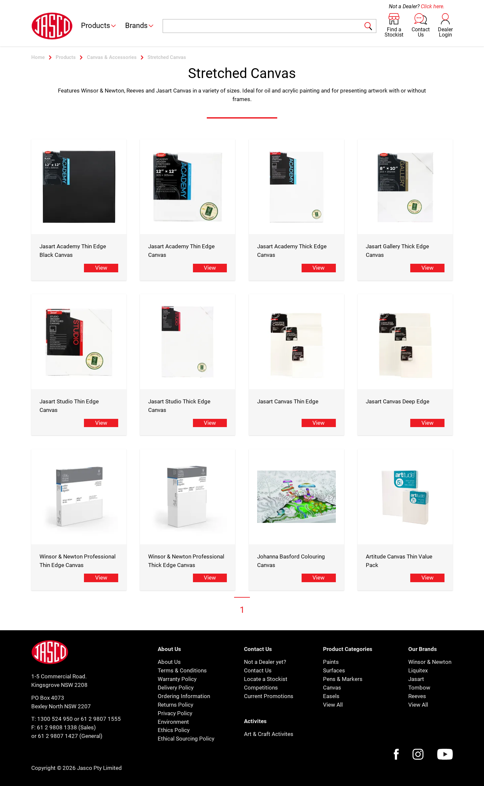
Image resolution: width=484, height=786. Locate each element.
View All (333, 704)
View (101, 267)
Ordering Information (184, 696)
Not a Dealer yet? (265, 662)
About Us (169, 662)
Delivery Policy (176, 687)
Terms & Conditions (182, 670)
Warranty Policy (177, 679)
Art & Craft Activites (268, 734)
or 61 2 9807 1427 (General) (66, 736)
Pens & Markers (343, 679)
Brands (136, 25)
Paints (331, 662)
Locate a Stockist (265, 679)
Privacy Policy (175, 713)
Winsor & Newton (429, 662)
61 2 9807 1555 (101, 719)
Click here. (432, 6)
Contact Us (258, 670)
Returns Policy (175, 704)
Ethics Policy (174, 730)
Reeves (417, 696)
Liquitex (418, 670)
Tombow (419, 687)
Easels (331, 696)
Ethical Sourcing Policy (186, 738)
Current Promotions (268, 696)
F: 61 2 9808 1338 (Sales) (63, 727)
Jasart (416, 679)
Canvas (332, 687)
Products (95, 25)
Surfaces (334, 670)
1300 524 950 (55, 719)
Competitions (261, 687)
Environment (173, 721)
